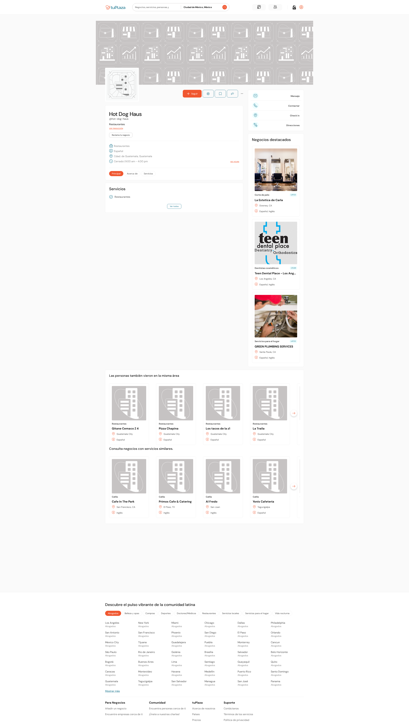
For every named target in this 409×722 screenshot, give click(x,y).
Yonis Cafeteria (263, 501)
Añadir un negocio (115, 708)
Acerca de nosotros (203, 708)
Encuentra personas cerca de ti (167, 708)
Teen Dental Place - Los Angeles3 (278, 273)
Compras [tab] (150, 613)
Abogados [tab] (113, 613)
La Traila (259, 428)
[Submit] (224, 7)
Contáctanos (231, 708)
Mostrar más (112, 691)
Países (196, 714)
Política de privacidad (236, 720)
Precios (196, 720)
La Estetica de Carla (269, 200)
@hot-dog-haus (118, 119)
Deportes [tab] (166, 613)
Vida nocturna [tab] (282, 613)
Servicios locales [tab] (230, 613)
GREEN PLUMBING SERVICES (274, 346)
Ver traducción (116, 128)
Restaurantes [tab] (209, 613)
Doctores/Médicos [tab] (186, 613)
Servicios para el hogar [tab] (257, 613)
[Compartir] (232, 94)
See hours (234, 162)
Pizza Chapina (168, 428)
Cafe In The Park (123, 501)
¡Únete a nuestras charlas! (164, 714)
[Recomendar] (208, 94)
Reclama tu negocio (121, 135)
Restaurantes (122, 197)
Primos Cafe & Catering (175, 501)
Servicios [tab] (148, 173)
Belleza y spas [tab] (132, 613)
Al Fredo (211, 501)
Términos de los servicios (238, 714)
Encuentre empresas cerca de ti (124, 714)
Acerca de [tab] (132, 173)
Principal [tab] (116, 173)
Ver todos (174, 206)
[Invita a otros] (275, 7)
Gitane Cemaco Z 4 (125, 428)
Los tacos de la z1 (218, 428)
